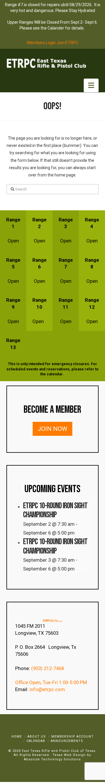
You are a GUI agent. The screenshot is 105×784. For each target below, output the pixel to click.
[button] (91, 85)
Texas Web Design (69, 755)
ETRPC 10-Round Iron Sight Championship (55, 510)
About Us (36, 736)
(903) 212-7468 (48, 668)
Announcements (67, 741)
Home (16, 736)
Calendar (36, 741)
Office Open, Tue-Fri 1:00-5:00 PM (51, 682)
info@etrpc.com (47, 689)
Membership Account (72, 736)
